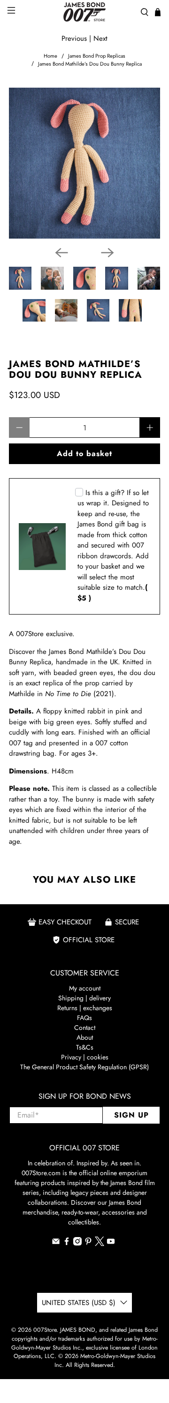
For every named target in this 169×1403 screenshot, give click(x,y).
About (85, 1037)
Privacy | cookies (84, 1057)
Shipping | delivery (84, 998)
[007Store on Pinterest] (88, 1243)
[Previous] (61, 253)
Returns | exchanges (84, 1008)
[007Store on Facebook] (66, 1243)
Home (50, 56)
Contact (84, 1027)
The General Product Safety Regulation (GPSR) (84, 1067)
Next (100, 38)
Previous (74, 38)
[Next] (107, 253)
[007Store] (84, 12)
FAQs (84, 1017)
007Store (44, 1330)
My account (84, 988)
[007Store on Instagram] (77, 1243)
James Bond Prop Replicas (96, 56)
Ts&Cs (84, 1047)
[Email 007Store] (56, 1243)
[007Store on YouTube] (111, 1243)
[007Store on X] (99, 1243)
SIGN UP (131, 1115)
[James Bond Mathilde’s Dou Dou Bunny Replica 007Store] (84, 163)
